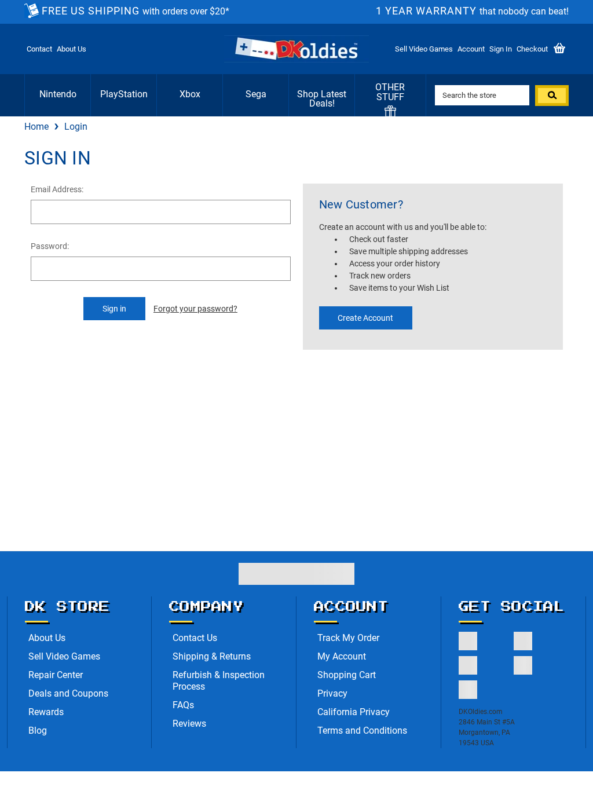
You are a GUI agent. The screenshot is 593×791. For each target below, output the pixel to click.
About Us (71, 49)
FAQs (183, 705)
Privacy (332, 693)
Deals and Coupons (68, 693)
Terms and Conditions (362, 730)
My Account (341, 656)
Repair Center (55, 674)
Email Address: (57, 189)
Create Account (365, 318)
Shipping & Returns (212, 656)
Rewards (46, 711)
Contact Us (195, 637)
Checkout (532, 49)
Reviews (189, 723)
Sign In (500, 49)
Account (471, 49)
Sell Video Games (424, 49)
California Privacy (353, 711)
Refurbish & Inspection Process (219, 680)
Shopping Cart (346, 674)
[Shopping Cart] (559, 49)
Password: (50, 246)
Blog (37, 730)
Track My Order (348, 637)
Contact (39, 49)
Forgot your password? (195, 308)
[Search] (552, 95)
